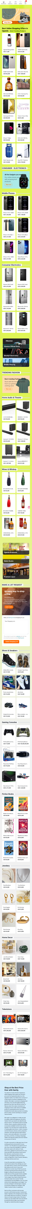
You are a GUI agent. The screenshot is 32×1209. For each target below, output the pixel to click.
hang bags (23, 1135)
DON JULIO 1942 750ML (23, 71)
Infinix (23, 1175)
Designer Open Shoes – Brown (23, 670)
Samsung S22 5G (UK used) (8, 116)
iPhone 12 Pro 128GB (8, 212)
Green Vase (20, 957)
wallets (6, 1137)
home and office (9, 1152)
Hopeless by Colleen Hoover (23, 835)
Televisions (7, 1009)
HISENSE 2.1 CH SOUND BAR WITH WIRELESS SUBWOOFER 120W (23, 417)
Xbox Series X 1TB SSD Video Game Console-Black (8, 786)
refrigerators (11, 1157)
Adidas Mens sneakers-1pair (8, 670)
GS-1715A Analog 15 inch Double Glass (8, 1073)
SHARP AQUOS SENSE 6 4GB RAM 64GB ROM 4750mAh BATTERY (23, 49)
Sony (12, 1177)
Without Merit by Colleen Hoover (8, 835)
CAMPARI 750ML (22, 511)
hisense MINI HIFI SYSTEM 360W (23, 461)
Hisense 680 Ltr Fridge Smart (23, 328)
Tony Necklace (21, 885)
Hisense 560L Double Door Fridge (8, 284)
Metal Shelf (6, 979)
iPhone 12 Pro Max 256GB (23, 234)
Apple (9, 1177)
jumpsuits (24, 1131)
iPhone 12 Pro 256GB (23, 212)
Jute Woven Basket (8, 957)
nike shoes (20, 692)
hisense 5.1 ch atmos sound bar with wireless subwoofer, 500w (8, 461)
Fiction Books (8, 794)
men (21, 1126)
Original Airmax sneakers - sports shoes (8, 714)
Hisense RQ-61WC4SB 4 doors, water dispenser (8, 306)
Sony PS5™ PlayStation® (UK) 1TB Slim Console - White (23, 160)
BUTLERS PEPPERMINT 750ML (23, 488)
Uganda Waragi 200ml (8, 49)
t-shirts (20, 1129)
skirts (19, 1131)
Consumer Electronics (11, 265)
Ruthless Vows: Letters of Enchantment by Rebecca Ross (23, 857)
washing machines (9, 1159)
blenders (25, 1157)
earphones (20, 1187)
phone (13, 1164)
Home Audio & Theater (11, 398)
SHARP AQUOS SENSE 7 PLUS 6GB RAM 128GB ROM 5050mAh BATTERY (8, 71)
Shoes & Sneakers (9, 650)
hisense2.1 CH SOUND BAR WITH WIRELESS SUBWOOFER (8, 439)
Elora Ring (20, 929)
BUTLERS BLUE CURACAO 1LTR (8, 488)
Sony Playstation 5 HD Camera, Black (23, 764)
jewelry (19, 1124)
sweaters (14, 1124)
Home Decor (7, 937)
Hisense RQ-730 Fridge (23, 306)
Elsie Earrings (6, 929)
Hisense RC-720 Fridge (8, 328)
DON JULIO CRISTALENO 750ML (23, 138)
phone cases (12, 1187)
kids (8, 1127)
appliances (13, 1150)
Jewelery (6, 866)
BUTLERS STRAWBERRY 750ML (8, 511)
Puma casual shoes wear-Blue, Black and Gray (8, 692)
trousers (25, 1129)
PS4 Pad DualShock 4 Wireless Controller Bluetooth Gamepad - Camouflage (23, 741)
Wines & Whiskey (9, 469)
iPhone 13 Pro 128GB (8, 257)
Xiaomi (16, 1177)
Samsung (19, 1175)
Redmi (19, 1177)
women (24, 1126)
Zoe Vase (20, 979)
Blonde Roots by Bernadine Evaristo (8, 857)
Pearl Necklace (7, 885)
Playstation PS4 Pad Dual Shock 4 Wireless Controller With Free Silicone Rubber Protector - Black (8, 764)
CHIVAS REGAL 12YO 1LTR (8, 533)
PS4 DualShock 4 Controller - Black (8, 741)
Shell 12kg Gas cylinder (8, 160)
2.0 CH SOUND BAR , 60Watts (8, 417)
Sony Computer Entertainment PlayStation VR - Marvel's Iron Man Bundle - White (23, 786)
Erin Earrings (21, 907)
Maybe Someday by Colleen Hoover (8, 813)
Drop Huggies (6, 907)
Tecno (6, 1177)
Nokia (15, 1175)
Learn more (9, 607)
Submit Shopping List (11, 641)
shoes (10, 1124)
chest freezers (18, 1157)
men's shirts (15, 1129)
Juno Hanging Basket (23, 1001)
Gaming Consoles (9, 722)
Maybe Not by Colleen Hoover (23, 813)
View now (8, 184)
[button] (3, 16)
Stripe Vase (6, 1001)
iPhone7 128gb (7, 138)
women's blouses (9, 1131)
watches (12, 1135)
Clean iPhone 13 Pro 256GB (23, 257)
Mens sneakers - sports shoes (23, 714)
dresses (16, 1131)
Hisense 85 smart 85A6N (23, 1028)
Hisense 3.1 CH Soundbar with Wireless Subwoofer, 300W (23, 439)
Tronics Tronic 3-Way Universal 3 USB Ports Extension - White (23, 116)
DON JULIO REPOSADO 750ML (8, 94)
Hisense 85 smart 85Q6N (8, 1028)
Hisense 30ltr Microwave (23, 1050)
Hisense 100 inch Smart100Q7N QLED (8, 1050)
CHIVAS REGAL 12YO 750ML (23, 533)
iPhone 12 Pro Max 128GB (8, 234)
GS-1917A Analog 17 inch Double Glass (23, 1073)
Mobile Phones (8, 193)
